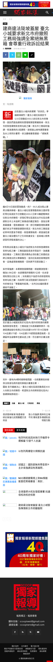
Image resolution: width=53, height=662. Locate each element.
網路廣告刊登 (30, 649)
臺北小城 (21, 403)
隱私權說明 (42, 649)
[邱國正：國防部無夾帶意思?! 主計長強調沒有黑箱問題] (10, 468)
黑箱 (38, 403)
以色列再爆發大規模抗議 (31, 451)
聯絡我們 (26, 654)
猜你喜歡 (9, 430)
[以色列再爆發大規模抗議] (10, 454)
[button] (4, 12)
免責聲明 (33, 651)
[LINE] (25, 55)
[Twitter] (12, 55)
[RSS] (22, 632)
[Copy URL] (31, 55)
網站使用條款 (22, 651)
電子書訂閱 (35, 646)
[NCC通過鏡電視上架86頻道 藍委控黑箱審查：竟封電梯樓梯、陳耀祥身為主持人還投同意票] (10, 482)
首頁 (4, 19)
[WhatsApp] (18, 55)
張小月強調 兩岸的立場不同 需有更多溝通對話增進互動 (39, 417)
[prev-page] (4, 519)
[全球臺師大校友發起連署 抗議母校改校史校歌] (10, 495)
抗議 (13, 403)
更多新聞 (20, 430)
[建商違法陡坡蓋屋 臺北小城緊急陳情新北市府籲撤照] (10, 508)
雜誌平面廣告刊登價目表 (13, 649)
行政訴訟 (30, 403)
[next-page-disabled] (9, 519)
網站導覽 (43, 651)
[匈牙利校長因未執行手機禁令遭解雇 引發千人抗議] (10, 441)
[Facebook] (5, 55)
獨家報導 (8, 49)
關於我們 (15, 646)
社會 (10, 19)
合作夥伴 (24, 646)
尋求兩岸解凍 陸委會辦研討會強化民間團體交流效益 (14, 417)
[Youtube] (38, 632)
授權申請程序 (9, 651)
